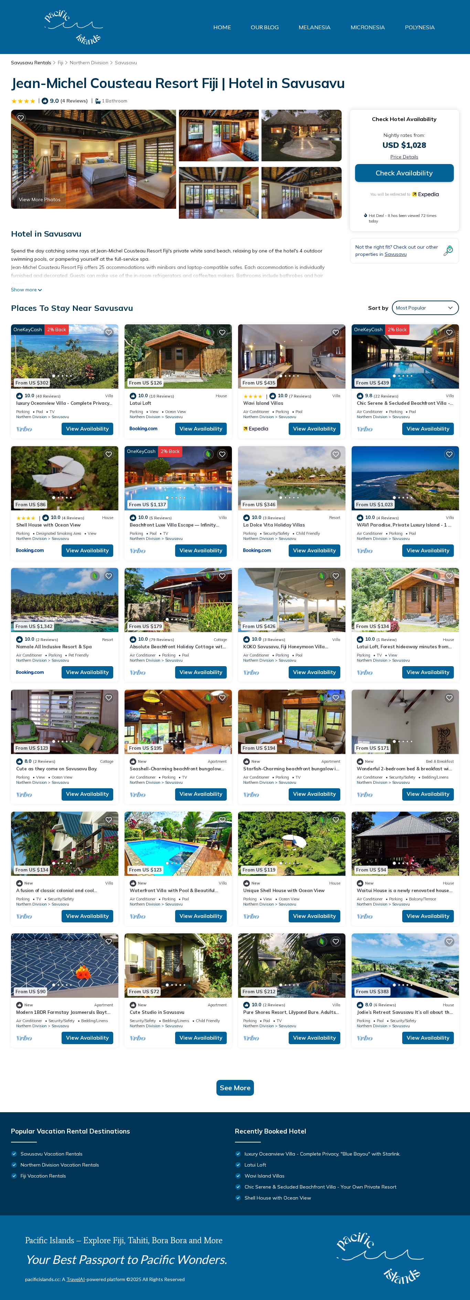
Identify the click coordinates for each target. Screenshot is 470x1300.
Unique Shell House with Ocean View (283, 890)
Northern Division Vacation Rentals (60, 1165)
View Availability (87, 428)
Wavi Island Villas (263, 403)
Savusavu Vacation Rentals (52, 1154)
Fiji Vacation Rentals (43, 1176)
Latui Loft (140, 403)
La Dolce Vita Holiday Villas (274, 525)
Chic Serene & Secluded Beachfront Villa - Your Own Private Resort (320, 1187)
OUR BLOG (265, 27)
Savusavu (126, 62)
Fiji (60, 62)
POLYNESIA (420, 27)
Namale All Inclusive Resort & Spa (54, 646)
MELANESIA (315, 27)
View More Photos (40, 199)
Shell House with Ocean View (48, 525)
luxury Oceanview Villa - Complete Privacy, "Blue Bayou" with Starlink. (322, 1154)
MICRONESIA (368, 27)
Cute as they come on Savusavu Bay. (56, 768)
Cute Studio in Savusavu (157, 1012)
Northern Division (89, 62)
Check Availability (404, 173)
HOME (222, 27)
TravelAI (75, 1279)
